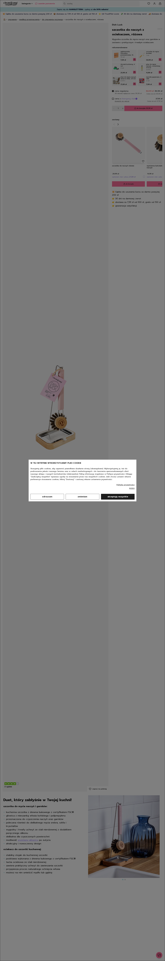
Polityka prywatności (126, 484)
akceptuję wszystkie (118, 496)
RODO (132, 488)
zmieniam (82, 496)
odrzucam (47, 496)
